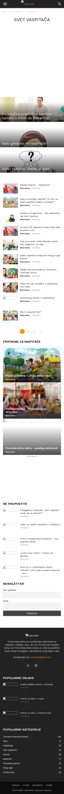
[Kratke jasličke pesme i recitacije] (10, 688)
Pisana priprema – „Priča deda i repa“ (29, 375)
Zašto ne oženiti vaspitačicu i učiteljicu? (40, 524)
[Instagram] (36, 666)
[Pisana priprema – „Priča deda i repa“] (32, 364)
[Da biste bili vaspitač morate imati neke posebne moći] (10, 231)
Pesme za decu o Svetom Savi (35, 713)
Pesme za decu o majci (32, 698)
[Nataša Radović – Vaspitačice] (10, 188)
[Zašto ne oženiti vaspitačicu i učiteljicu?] (10, 528)
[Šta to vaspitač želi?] (10, 315)
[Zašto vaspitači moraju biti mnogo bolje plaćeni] (10, 259)
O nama (26, 785)
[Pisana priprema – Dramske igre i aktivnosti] (32, 401)
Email (5, 600)
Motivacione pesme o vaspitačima (37, 298)
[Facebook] (28, 666)
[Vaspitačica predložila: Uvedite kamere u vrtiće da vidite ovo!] (32, 116)
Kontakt (49, 785)
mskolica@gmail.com (41, 657)
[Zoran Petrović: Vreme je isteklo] (32, 167)
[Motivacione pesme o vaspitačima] (10, 301)
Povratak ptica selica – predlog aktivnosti (32, 448)
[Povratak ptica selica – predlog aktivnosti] (32, 437)
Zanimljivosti (37, 785)
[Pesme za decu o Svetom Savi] (10, 716)
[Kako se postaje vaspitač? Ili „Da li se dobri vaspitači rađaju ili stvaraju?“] (10, 202)
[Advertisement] (32, 63)
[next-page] (40, 331)
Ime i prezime (9, 590)
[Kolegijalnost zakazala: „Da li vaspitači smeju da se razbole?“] (10, 514)
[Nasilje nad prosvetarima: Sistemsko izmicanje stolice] (10, 273)
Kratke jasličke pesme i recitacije (36, 684)
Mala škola (25, 188)
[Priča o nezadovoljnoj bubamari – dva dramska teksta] (10, 542)
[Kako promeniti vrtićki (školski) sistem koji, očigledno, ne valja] (10, 245)
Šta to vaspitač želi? (30, 312)
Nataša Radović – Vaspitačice (35, 185)
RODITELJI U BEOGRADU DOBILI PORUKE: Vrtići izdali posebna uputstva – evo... (40, 570)
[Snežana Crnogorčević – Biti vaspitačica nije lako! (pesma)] (10, 217)
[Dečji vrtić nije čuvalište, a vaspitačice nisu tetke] (10, 287)
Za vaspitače (17, 11)
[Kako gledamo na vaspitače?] (32, 142)
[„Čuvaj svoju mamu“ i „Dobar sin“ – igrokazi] (10, 556)
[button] (5, 4)
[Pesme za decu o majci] (10, 702)
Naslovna (5, 11)
